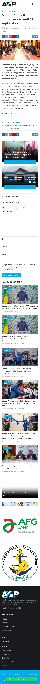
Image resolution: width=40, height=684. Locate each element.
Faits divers (6, 641)
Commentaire (7, 212)
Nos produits (6, 654)
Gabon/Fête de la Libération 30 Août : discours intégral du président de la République (17, 338)
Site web (5, 255)
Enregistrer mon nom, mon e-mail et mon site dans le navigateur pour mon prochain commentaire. (19, 267)
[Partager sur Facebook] (3, 36)
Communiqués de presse (10, 662)
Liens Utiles (5, 658)
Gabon (32, 125)
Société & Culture (8, 626)
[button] (21, 679)
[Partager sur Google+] (10, 36)
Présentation (6, 651)
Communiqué (10, 125)
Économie (5, 623)
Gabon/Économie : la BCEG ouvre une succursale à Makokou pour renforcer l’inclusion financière (16, 371)
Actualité (5, 11)
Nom (4, 239)
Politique (12, 11)
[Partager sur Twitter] (6, 36)
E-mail (4, 247)
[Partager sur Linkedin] (17, 36)
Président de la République (10, 128)
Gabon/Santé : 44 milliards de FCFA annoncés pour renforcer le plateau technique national (20, 307)
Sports (4, 634)
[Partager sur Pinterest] (14, 36)
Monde (4, 638)
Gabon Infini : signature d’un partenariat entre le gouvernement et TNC (20, 467)
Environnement (7, 630)
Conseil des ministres (21, 125)
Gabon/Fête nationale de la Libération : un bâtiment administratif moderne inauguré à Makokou (19, 403)
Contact (4, 666)
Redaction (13, 28)
